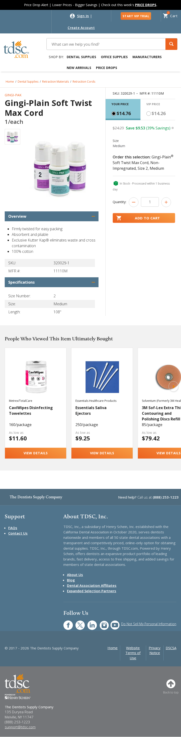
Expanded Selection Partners (91, 590)
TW (77, 622)
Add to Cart (147, 218)
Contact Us (18, 533)
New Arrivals (79, 67)
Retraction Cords (84, 82)
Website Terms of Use (132, 652)
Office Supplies (114, 57)
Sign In (83, 16)
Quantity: (119, 202)
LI (88, 622)
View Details (36, 453)
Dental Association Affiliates (91, 585)
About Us (75, 574)
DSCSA (171, 647)
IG (101, 622)
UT (113, 622)
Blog (71, 580)
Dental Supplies (81, 57)
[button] (171, 44)
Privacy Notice (154, 650)
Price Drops (106, 67)
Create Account (81, 27)
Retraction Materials (55, 82)
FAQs (12, 527)
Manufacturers (147, 57)
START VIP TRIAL (136, 16)
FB (65, 622)
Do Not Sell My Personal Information (148, 624)
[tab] (123, 109)
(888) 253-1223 (166, 497)
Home (10, 82)
